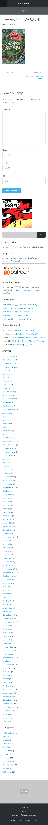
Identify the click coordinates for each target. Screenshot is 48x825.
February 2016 (8, 647)
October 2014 (7, 704)
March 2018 (6, 558)
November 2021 (8, 402)
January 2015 (7, 693)
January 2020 (7, 480)
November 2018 (8, 530)
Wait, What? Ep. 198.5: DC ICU (24, 330)
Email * (5, 163)
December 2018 (8, 526)
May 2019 (6, 509)
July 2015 (6, 672)
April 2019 (6, 512)
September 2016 (8, 622)
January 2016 (7, 651)
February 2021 (8, 434)
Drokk (4, 737)
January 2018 (7, 565)
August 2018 (7, 541)
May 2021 (6, 424)
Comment (6, 109)
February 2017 (8, 604)
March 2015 (6, 686)
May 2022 (6, 381)
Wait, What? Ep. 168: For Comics (33, 77)
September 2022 (9, 367)
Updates (5, 768)
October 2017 (7, 576)
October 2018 (7, 534)
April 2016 (6, 640)
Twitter (16, 247)
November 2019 (8, 487)
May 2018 (6, 551)
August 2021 (7, 413)
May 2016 (6, 636)
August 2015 (7, 668)
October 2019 (7, 491)
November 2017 (8, 572)
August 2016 (7, 626)
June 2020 (6, 463)
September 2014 (8, 707)
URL (4, 176)
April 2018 (6, 555)
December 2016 (8, 611)
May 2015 (6, 679)
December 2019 (8, 484)
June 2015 (6, 675)
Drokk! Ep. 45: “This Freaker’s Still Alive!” (18, 319)
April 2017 (6, 597)
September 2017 (8, 580)
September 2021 (8, 409)
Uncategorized (8, 765)
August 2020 (7, 456)
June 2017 (6, 590)
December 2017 (8, 569)
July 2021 (6, 417)
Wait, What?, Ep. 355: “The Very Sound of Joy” (20, 305)
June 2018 (6, 548)
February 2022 (8, 392)
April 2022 (6, 385)
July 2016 (6, 629)
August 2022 (7, 370)
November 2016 (8, 615)
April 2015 (6, 682)
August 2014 (7, 711)
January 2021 (7, 438)
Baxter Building (8, 733)
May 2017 (6, 594)
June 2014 (6, 718)
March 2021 (6, 431)
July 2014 (6, 714)
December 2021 (8, 399)
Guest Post (6, 744)
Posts (4, 754)
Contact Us (24, 808)
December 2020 (8, 441)
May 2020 (6, 466)
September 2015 (8, 665)
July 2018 (6, 544)
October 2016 (7, 619)
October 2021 (7, 406)
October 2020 (7, 448)
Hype (4, 747)
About (24, 811)
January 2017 (7, 608)
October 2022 (7, 363)
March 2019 (6, 516)
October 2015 (7, 661)
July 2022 (6, 374)
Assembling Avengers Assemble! (24, 815)
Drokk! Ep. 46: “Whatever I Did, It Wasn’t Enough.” (21, 308)
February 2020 (8, 477)
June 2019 (6, 505)
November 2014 (8, 700)
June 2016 (6, 633)
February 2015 (8, 689)
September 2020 (9, 452)
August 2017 (7, 583)
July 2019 (6, 502)
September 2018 (8, 537)
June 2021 (6, 420)
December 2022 (8, 356)
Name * (5, 150)
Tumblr (25, 247)
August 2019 (7, 498)
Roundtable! (7, 761)
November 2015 (8, 657)
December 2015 (8, 654)
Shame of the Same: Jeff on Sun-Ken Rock (28, 337)
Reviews (5, 758)
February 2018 (8, 562)
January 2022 (7, 395)
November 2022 (8, 360)
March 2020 (7, 473)
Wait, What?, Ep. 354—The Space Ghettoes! (19, 312)
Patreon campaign (20, 258)
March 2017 (6, 601)
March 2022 (7, 388)
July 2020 (6, 459)
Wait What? (6, 772)
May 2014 (6, 721)
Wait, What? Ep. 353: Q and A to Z (15, 315)
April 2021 (6, 427)
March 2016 (6, 643)
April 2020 (6, 470)
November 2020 (8, 445)
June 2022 (6, 377)
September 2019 (8, 494)
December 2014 (8, 697)
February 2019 (8, 519)
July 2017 (6, 587)
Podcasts (6, 751)
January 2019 (7, 523)
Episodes (6, 740)
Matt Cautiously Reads (25, 334)
